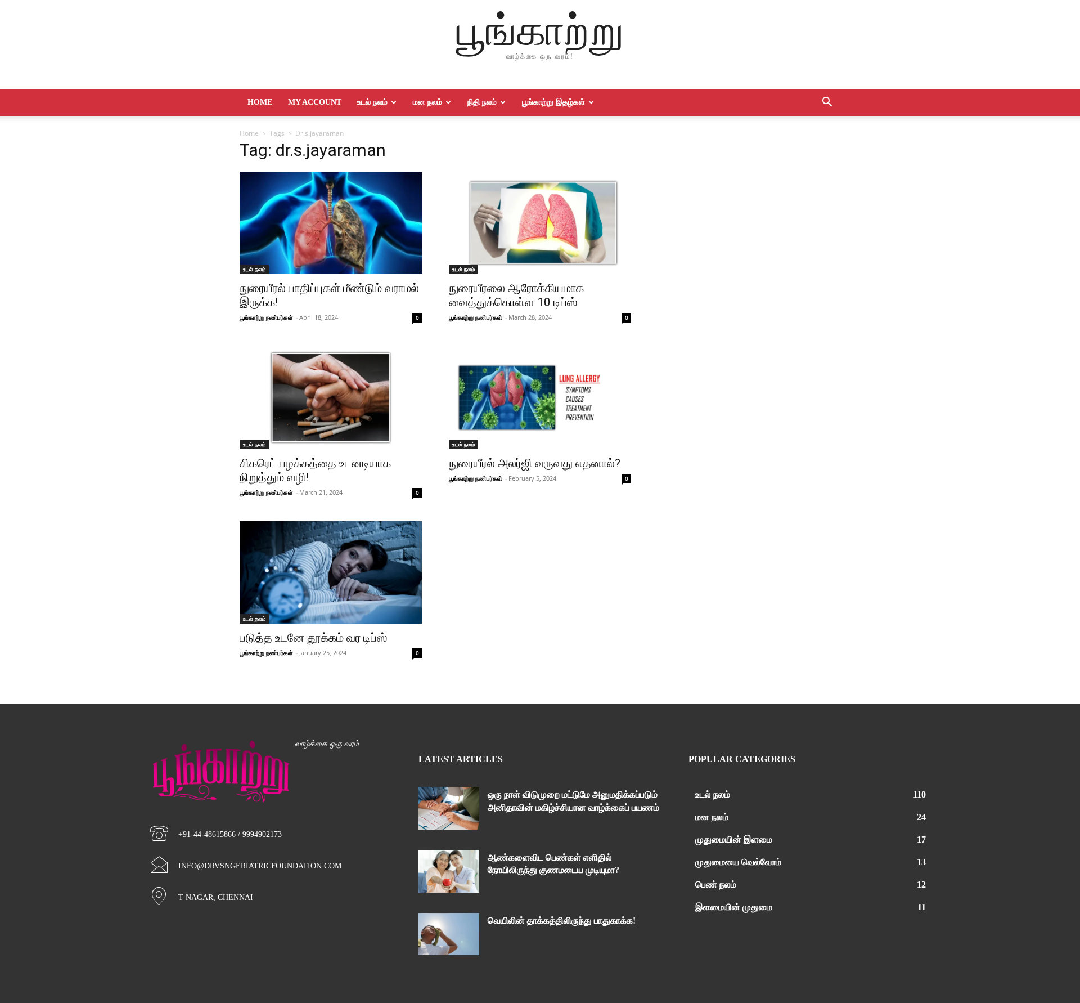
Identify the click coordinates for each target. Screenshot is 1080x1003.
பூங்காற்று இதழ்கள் (553, 102)
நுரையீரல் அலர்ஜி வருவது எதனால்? (534, 463)
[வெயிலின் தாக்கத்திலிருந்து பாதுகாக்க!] (448, 934)
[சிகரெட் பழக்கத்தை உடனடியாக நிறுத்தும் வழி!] (331, 397)
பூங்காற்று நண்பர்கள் (266, 317)
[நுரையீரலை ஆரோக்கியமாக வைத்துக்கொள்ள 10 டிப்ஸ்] (540, 223)
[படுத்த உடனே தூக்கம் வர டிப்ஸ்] (331, 572)
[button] (826, 103)
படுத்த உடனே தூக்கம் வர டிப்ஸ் (313, 637)
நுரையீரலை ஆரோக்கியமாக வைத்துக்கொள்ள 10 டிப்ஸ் (516, 295)
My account (314, 102)
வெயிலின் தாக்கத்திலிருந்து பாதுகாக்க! (562, 920)
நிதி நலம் (482, 102)
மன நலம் (427, 102)
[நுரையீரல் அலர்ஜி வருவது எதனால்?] (540, 397)
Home (260, 102)
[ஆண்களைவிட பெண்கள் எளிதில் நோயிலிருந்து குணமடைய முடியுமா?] (448, 871)
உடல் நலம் (372, 102)
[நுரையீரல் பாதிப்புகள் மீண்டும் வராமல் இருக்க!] (331, 223)
